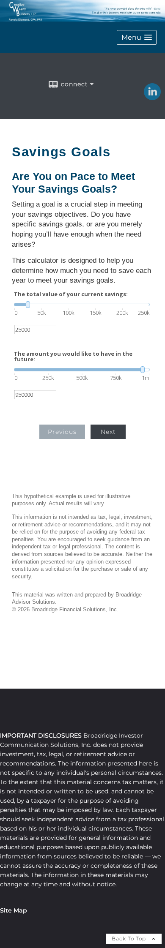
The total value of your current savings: (71, 294)
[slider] (82, 304)
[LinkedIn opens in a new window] (152, 97)
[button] (137, 37)
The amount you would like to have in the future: (73, 356)
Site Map (13, 910)
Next (108, 432)
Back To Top (130, 938)
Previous (62, 432)
